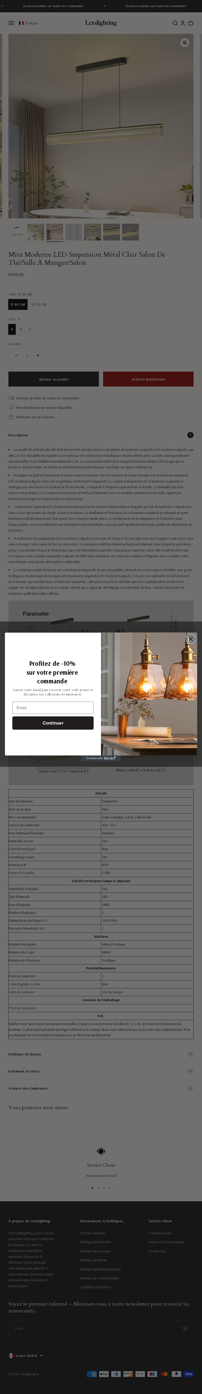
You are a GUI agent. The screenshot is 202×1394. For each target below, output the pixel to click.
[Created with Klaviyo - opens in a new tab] (101, 758)
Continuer (53, 723)
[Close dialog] (190, 639)
